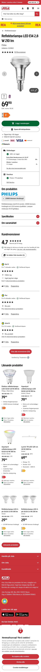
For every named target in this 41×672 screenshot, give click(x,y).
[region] (20, 648)
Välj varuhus (8, 19)
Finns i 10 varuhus (9, 483)
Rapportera (15, 286)
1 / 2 (32, 90)
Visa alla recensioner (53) (20, 351)
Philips (4, 45)
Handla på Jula (8, 556)
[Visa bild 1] (4, 96)
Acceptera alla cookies (20, 656)
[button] (5, 601)
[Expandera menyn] (38, 8)
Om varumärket (9, 223)
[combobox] (20, 14)
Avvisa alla (21, 662)
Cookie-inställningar (20, 667)
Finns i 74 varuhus (28, 483)
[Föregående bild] (4, 73)
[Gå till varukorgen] (33, 8)
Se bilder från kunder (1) (15, 255)
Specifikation (8, 216)
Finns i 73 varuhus (9, 420)
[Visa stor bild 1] (20, 74)
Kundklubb (6, 569)
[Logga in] (22, 8)
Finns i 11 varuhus (28, 420)
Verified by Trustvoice (19, 357)
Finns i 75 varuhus (28, 534)
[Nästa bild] (36, 73)
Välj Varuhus (10, 182)
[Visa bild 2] (9, 96)
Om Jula (5, 563)
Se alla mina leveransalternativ (16, 168)
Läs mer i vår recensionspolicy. (26, 249)
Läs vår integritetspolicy (17, 651)
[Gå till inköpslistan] (27, 8)
